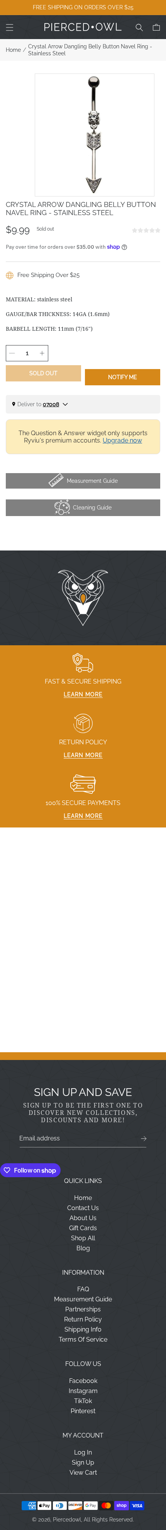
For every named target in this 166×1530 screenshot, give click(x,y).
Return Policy (83, 1319)
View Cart (83, 1472)
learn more (83, 694)
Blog (83, 1248)
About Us (83, 1218)
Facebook (83, 1381)
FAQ (83, 1289)
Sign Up (83, 1462)
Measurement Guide (83, 1299)
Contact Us (83, 1208)
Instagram (83, 1391)
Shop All (83, 1238)
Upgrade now (122, 440)
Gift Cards (83, 1228)
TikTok (83, 1401)
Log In (83, 1452)
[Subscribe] (144, 1139)
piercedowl (67, 1519)
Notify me (122, 377)
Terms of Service (83, 1339)
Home (13, 50)
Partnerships (83, 1309)
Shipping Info (83, 1329)
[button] (9, 27)
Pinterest (83, 1411)
